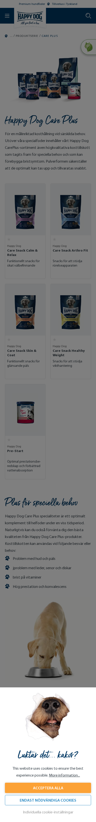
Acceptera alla (48, 787)
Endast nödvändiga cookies (48, 800)
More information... (64, 775)
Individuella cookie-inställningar (48, 812)
